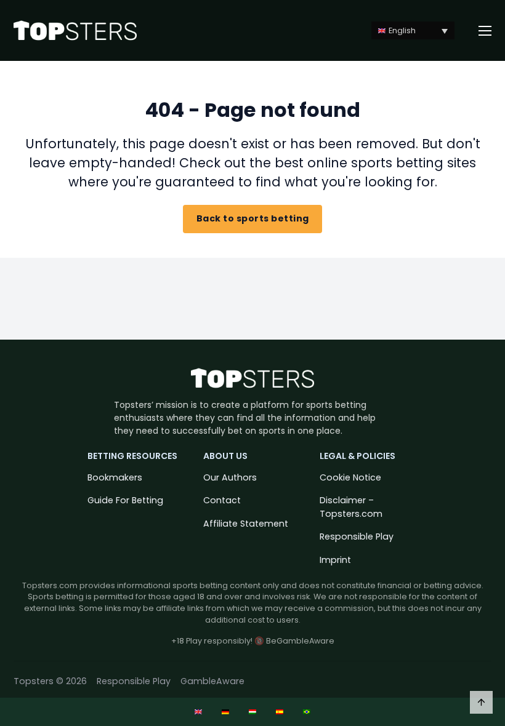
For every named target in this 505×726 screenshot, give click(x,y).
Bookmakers (114, 477)
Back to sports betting (252, 218)
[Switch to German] (225, 711)
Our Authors (230, 477)
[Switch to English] (198, 711)
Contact (222, 500)
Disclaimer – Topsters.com (351, 506)
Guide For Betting (125, 500)
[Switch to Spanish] (279, 711)
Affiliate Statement (245, 523)
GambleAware (212, 681)
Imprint (335, 560)
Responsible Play (357, 536)
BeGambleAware (300, 641)
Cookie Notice (350, 477)
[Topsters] (75, 30)
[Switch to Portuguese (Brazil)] (307, 711)
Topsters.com (50, 585)
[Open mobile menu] (485, 31)
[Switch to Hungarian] (252, 711)
